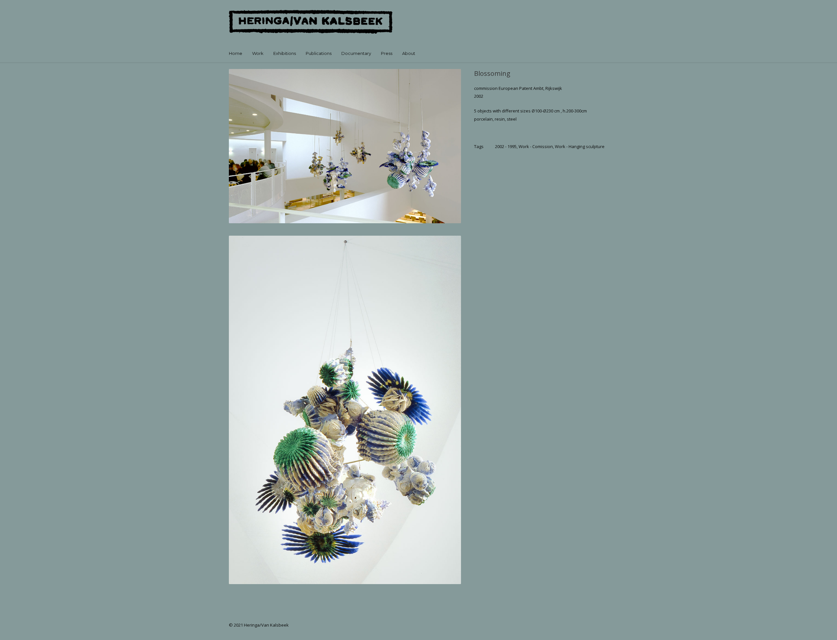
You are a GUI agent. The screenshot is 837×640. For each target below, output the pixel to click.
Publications (319, 53)
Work (258, 53)
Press (386, 53)
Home (235, 53)
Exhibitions (284, 53)
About (408, 53)
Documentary (356, 53)
